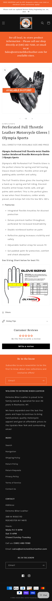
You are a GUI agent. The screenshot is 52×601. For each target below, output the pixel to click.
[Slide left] (20, 119)
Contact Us (11, 489)
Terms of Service (13, 483)
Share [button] (8, 312)
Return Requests (13, 470)
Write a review (26, 346)
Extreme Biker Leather (22, 597)
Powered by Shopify (36, 597)
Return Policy (12, 464)
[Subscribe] (43, 380)
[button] (3, 23)
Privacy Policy (12, 476)
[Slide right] (32, 119)
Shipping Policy (13, 458)
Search (9, 445)
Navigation (11, 451)
